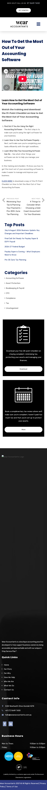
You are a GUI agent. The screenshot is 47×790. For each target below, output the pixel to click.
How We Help (9, 677)
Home (6, 665)
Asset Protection (13, 283)
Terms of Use (12, 786)
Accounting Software (15, 278)
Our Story (8, 669)
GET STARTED (23, 10)
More (23, 429)
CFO (7, 293)
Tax (7, 303)
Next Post (32, 206)
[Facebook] (4, 724)
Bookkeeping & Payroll (15, 288)
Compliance (11, 298)
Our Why (7, 673)
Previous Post (14, 206)
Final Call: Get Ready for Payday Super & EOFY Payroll (21, 240)
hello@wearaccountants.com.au (18, 715)
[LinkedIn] (10, 724)
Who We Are (9, 681)
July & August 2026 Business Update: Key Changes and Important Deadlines (22, 232)
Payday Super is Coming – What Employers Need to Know (22, 253)
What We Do (9, 686)
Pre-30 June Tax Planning (15, 260)
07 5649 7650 (33, 3)
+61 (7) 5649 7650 (12, 710)
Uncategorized (12, 308)
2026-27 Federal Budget (15, 247)
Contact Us (9, 690)
